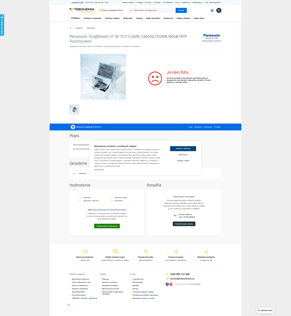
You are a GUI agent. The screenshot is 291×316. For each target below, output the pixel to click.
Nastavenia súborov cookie (143, 298)
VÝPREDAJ (75, 18)
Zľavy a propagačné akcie (112, 10)
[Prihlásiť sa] (212, 10)
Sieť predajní (137, 282)
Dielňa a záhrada (183, 18)
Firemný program (79, 295)
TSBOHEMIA (196, 284)
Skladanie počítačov (110, 285)
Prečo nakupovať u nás (81, 282)
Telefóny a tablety (112, 18)
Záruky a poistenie (109, 282)
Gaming (139, 18)
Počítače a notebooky (92, 18)
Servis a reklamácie (80, 285)
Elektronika (127, 18)
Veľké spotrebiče (153, 18)
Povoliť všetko (183, 148)
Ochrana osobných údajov (143, 292)
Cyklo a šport (199, 18)
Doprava (105, 279)
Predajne (140, 2)
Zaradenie (198, 127)
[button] (213, 2)
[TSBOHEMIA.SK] (82, 10)
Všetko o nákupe (128, 2)
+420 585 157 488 (77, 2)
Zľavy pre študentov (80, 289)
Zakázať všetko (183, 161)
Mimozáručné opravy (110, 289)
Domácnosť (168, 18)
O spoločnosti (138, 279)
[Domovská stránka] (70, 28)
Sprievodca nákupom (80, 279)
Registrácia (186, 2)
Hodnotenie (208, 127)
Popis (190, 127)
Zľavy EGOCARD (78, 292)
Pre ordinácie (167, 2)
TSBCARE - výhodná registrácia (84, 298)
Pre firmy (148, 2)
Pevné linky (90, 28)
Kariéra (135, 289)
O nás (177, 2)
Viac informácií (99, 169)
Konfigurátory (197, 2)
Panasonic (79, 28)
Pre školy (157, 2)
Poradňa (217, 127)
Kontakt (135, 285)
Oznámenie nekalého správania (145, 295)
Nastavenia (183, 155)
